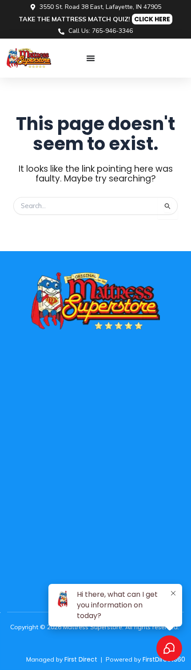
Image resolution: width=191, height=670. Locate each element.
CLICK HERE (152, 19)
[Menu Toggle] (90, 58)
